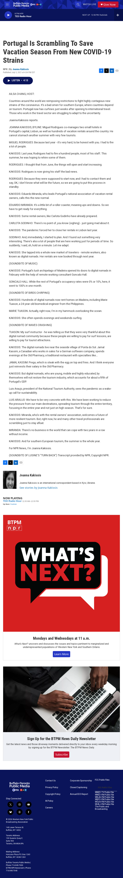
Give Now (109, 4)
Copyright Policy (52, 794)
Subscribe (61, 754)
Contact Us (50, 781)
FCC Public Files (102, 780)
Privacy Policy (51, 787)
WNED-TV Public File (104, 792)
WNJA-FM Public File (104, 797)
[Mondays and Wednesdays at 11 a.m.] (61, 573)
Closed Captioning (78, 787)
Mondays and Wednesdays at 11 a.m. (61, 638)
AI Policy (49, 801)
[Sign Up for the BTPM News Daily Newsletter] (61, 699)
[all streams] (118, 15)
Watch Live (89, 4)
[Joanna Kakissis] (9, 480)
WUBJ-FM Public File (104, 804)
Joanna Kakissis (20, 69)
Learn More (61, 654)
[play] (8, 15)
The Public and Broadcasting (102, 808)
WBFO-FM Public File (104, 799)
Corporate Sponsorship (81, 781)
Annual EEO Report (79, 794)
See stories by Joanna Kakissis (39, 487)
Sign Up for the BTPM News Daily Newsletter (61, 738)
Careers (49, 808)
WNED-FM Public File (104, 795)
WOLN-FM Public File (104, 802)
